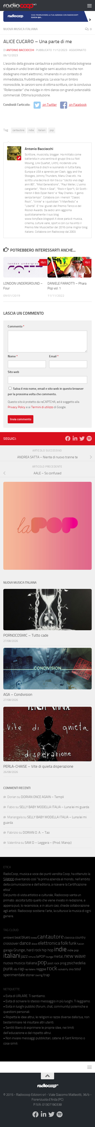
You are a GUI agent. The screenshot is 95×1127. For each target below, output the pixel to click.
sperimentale (14, 974)
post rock (53, 963)
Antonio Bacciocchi (20, 50)
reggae (41, 969)
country (80, 937)
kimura (31, 956)
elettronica (49, 943)
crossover (11, 943)
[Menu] (89, 5)
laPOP (40, 957)
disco (34, 943)
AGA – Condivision (17, 694)
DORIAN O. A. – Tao (36, 833)
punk (8, 968)
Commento (16, 326)
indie (31, 130)
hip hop (47, 950)
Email (54, 356)
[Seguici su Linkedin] (75, 438)
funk (72, 943)
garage (8, 950)
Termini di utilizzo (42, 407)
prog (63, 963)
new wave (75, 956)
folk (64, 943)
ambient (8, 937)
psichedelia (76, 963)
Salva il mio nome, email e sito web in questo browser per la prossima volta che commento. (46, 391)
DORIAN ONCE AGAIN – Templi (42, 797)
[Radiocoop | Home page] (25, 5)
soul (77, 968)
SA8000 (8, 879)
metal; (59, 956)
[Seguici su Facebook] (67, 438)
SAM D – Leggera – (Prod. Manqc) (48, 843)
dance (25, 943)
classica (69, 937)
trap (46, 975)
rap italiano (30, 969)
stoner (30, 975)
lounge (49, 956)
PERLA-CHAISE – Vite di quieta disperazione (38, 766)
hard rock (34, 950)
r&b (15, 969)
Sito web (13, 372)
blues (25, 937)
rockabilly (63, 969)
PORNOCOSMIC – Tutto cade (25, 635)
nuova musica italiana (20, 963)
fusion (80, 943)
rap (21, 968)
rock (52, 968)
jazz (24, 956)
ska (71, 969)
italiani (42, 130)
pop (52, 130)
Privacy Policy (16, 407)
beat (18, 937)
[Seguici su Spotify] (89, 438)
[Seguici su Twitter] (82, 438)
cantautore (18, 130)
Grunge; (19, 950)
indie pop (73, 950)
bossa (34, 937)
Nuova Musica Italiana (20, 29)
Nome (13, 356)
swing (39, 975)
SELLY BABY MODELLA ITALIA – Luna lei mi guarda (54, 807)
